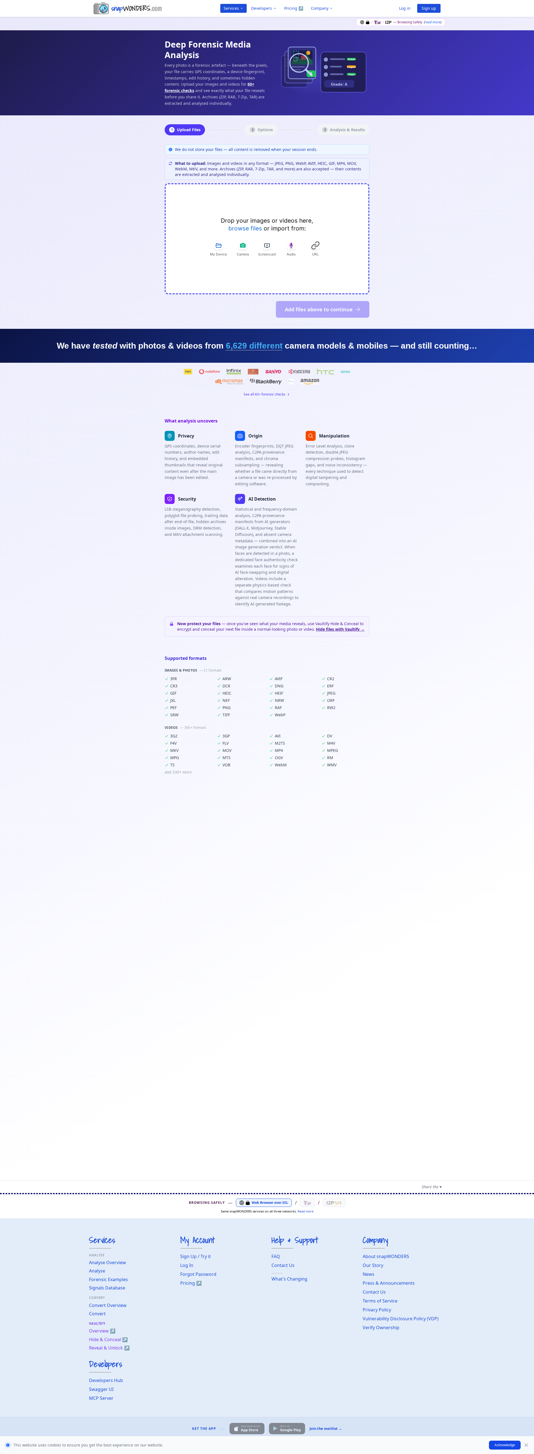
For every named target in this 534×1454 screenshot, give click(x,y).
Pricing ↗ (293, 8)
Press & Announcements (389, 1283)
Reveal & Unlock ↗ (109, 1348)
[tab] (219, 248)
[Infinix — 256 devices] (234, 371)
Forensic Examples (108, 1279)
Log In (186, 1265)
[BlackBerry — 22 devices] (266, 381)
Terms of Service (380, 1301)
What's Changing (289, 1279)
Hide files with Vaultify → (340, 629)
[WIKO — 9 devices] (345, 371)
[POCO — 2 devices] (188, 371)
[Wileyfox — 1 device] (253, 371)
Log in (405, 8)
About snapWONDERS (386, 1256)
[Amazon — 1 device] (310, 381)
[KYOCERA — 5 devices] (299, 371)
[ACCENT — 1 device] (291, 381)
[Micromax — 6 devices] (229, 381)
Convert (97, 1314)
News (368, 1274)
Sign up (429, 8)
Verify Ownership (381, 1327)
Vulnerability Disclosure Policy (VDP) (401, 1319)
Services (231, 8)
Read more (305, 1211)
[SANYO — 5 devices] (273, 371)
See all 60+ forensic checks (264, 394)
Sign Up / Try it (195, 1256)
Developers (261, 8)
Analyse (97, 1271)
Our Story (373, 1265)
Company (319, 8)
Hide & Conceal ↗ (108, 1339)
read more (433, 22)
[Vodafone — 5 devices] (209, 371)
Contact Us (283, 1265)
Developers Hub (106, 1380)
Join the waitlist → (326, 1428)
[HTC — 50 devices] (325, 371)
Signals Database (107, 1288)
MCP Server (101, 1398)
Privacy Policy (377, 1310)
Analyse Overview (107, 1262)
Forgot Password (198, 1274)
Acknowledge (505, 1445)
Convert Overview (108, 1305)
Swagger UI (101, 1389)
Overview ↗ (102, 1331)
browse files (245, 228)
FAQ (275, 1256)
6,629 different (254, 345)
